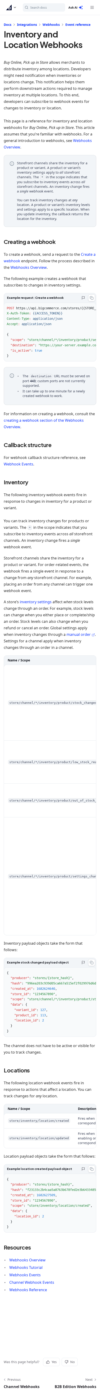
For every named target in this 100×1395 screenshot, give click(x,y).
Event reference (77, 24)
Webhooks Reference (28, 1289)
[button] (11, 7)
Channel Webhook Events (31, 1282)
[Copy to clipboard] (91, 298)
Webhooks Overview (28, 267)
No (72, 1362)
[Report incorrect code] (83, 298)
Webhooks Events (25, 1274)
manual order (79, 634)
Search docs (38, 7)
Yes (54, 1362)
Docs (7, 24)
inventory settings (36, 601)
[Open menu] (92, 7)
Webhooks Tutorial (26, 1267)
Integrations (27, 24)
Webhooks (51, 24)
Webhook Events (18, 464)
